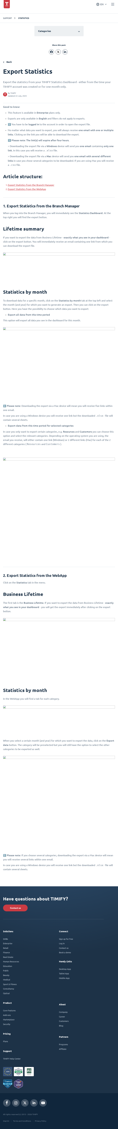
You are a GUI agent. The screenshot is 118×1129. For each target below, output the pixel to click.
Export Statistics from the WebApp (27, 189)
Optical (6, 993)
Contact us (15, 908)
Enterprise (7, 943)
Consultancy (8, 988)
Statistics (23, 18)
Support (7, 18)
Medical (6, 979)
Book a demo (65, 952)
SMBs (5, 939)
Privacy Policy (40, 1121)
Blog (61, 1025)
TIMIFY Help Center (12, 1058)
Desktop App (65, 969)
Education (7, 966)
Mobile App (64, 978)
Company (63, 1012)
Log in (62, 943)
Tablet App (64, 973)
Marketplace (8, 1019)
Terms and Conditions (22, 1121)
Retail (5, 948)
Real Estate (8, 957)
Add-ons (7, 1015)
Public (6, 970)
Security (6, 1024)
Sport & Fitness (10, 984)
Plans (5, 1041)
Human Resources (11, 961)
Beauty (6, 975)
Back (9, 62)
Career (62, 1016)
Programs (63, 1044)
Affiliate (62, 1049)
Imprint (6, 1121)
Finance (6, 952)
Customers (64, 1021)
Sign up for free (66, 939)
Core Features (9, 1010)
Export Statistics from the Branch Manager (31, 185)
